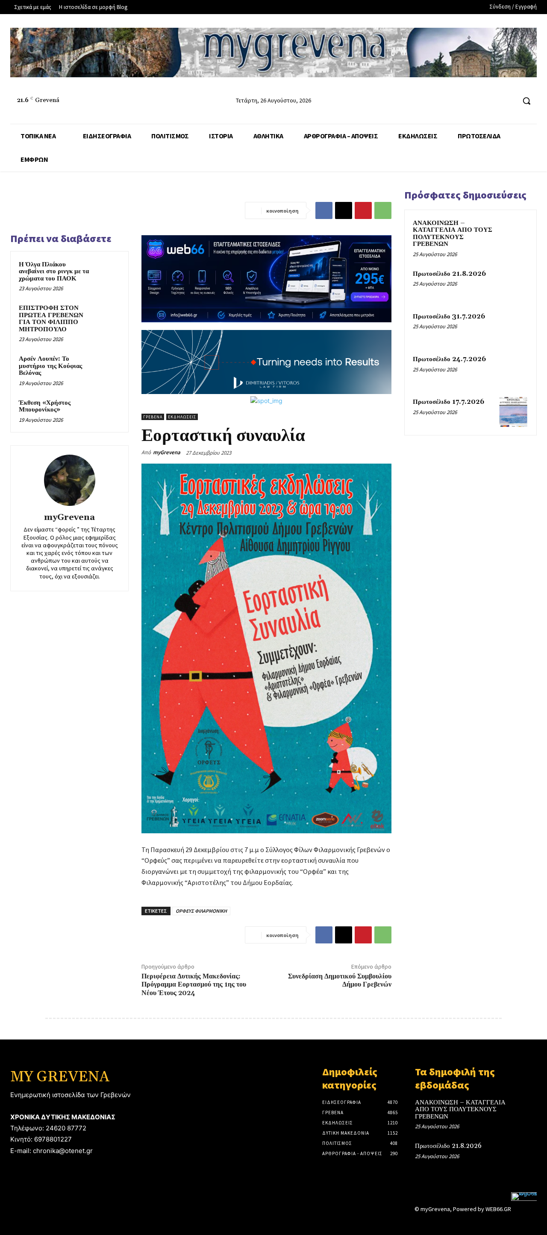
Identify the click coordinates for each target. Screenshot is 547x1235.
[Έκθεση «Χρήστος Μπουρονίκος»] (107, 411)
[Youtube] (508, 101)
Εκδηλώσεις (182, 417)
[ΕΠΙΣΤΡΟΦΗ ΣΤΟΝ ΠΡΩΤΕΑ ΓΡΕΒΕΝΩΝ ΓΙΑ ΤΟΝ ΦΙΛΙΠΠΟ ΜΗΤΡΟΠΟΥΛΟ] (107, 316)
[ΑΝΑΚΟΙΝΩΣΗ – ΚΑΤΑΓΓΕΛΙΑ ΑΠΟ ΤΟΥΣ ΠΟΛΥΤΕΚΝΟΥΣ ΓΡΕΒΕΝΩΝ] (513, 233)
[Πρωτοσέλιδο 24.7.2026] (513, 369)
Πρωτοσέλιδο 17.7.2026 (448, 402)
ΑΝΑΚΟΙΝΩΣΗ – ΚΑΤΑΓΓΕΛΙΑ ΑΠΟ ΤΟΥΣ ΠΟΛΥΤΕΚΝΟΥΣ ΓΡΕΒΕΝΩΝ (452, 233)
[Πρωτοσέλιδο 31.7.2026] (513, 327)
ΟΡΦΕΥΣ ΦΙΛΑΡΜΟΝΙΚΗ (201, 911)
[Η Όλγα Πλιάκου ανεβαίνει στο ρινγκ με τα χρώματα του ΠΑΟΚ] (107, 273)
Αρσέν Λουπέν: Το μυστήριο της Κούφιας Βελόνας (50, 366)
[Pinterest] (363, 210)
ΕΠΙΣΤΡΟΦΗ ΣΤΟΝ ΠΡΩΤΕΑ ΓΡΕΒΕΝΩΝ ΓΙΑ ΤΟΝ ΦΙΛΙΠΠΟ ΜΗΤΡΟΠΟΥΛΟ (51, 318)
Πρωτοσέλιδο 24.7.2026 (449, 359)
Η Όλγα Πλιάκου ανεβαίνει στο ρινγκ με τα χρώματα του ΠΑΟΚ (54, 271)
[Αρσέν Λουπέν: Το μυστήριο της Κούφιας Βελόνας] (107, 367)
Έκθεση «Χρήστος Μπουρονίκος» (45, 406)
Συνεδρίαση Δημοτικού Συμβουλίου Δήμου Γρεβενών (339, 980)
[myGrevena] (69, 480)
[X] (343, 210)
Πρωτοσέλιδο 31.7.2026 (449, 316)
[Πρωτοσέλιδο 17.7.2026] (513, 412)
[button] (526, 101)
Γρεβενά (152, 417)
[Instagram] (492, 101)
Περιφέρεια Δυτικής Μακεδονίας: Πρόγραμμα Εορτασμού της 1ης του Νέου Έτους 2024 (193, 984)
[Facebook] (476, 101)
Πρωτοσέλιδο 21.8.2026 (449, 274)
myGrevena (69, 517)
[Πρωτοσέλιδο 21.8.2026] (513, 284)
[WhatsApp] (382, 210)
